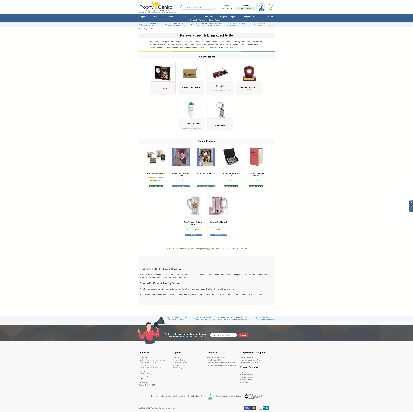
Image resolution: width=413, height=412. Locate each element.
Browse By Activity (197, 20)
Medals (183, 17)
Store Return (177, 365)
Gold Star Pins (245, 382)
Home (140, 29)
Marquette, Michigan (146, 377)
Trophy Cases (268, 17)
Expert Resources (216, 20)
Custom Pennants (246, 377)
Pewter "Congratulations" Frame (181, 175)
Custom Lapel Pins (246, 374)
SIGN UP (243, 335)
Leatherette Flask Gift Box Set (231, 175)
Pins (195, 17)
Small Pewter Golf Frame (206, 173)
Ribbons (170, 17)
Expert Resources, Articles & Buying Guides (221, 365)
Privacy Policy (177, 368)
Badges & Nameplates (228, 17)
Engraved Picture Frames (156, 173)
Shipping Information (180, 362)
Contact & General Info (180, 360)
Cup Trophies (245, 372)
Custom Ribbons (246, 380)
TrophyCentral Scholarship (215, 357)
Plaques (157, 17)
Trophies (143, 17)
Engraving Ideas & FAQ (214, 360)
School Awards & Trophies (249, 362)
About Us (176, 357)
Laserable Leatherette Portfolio (256, 175)
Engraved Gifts (249, 17)
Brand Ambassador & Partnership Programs (221, 362)
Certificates (208, 17)
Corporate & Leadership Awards (251, 360)
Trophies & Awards (246, 357)
